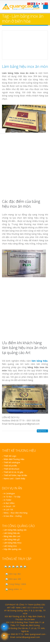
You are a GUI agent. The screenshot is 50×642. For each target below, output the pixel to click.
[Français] (36, 3)
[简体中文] (29, 3)
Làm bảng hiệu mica (12, 542)
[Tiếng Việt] (46, 3)
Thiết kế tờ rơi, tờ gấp (13, 472)
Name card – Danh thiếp (14, 478)
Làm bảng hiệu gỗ (12, 539)
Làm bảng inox (10, 546)
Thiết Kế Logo (10, 456)
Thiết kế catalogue (12, 462)
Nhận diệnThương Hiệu (14, 459)
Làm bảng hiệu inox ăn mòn (25, 66)
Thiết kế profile (10, 465)
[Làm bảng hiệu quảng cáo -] (20, 7)
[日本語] (39, 3)
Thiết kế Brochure (11, 469)
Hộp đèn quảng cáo (12, 549)
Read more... (42, 431)
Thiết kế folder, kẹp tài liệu (15, 475)
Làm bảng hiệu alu (12, 533)
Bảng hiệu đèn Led (12, 536)
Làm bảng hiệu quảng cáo (15, 530)
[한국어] (43, 3)
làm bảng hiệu (39, 360)
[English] (32, 3)
